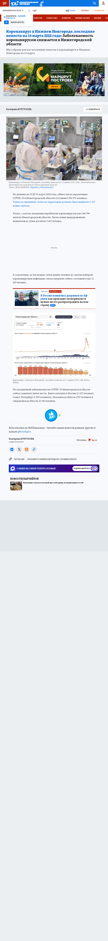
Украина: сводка (82, 18)
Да (6, 22)
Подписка (99, 10)
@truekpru (24, 432)
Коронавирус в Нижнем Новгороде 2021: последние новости (52, 459)
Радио (73, 10)
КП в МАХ (97, 18)
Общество (44, 291)
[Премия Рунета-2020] (41, 3)
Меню (4, 3)
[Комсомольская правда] (24, 3)
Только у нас (52, 18)
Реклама (85, 10)
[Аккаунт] (103, 3)
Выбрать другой (17, 22)
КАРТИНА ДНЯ (19, 459)
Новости (38, 18)
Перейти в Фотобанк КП (41, 187)
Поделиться (94, 109)
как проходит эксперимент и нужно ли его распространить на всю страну (64, 300)
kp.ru (94, 440)
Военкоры (66, 18)
